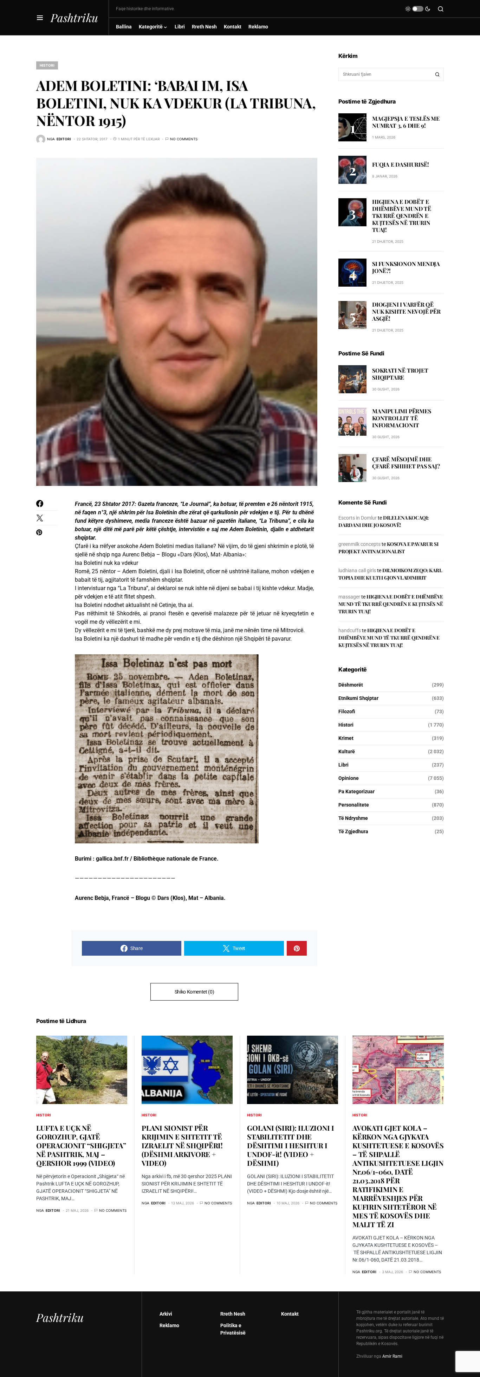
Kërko (437, 74)
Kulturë (346, 751)
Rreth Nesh (232, 1314)
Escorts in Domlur (357, 518)
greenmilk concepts (359, 544)
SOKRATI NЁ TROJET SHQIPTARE (400, 374)
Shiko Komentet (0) (194, 992)
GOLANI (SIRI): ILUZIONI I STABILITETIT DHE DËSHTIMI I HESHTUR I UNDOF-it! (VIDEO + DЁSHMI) (290, 1145)
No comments (183, 139)
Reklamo (169, 1325)
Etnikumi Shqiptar (358, 698)
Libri (343, 765)
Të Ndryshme (353, 818)
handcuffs (349, 630)
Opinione (348, 778)
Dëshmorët (350, 685)
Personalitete (353, 805)
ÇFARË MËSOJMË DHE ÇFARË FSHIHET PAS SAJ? (406, 462)
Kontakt (290, 1314)
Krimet (345, 738)
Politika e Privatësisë (233, 1329)
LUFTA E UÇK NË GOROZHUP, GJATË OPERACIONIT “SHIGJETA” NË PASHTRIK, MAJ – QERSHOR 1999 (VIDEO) (81, 1145)
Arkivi (166, 1314)
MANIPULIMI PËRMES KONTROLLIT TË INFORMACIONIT (401, 418)
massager (349, 597)
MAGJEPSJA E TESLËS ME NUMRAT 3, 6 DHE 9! (406, 121)
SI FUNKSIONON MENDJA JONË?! (406, 267)
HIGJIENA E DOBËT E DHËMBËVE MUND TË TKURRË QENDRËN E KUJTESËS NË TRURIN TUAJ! (401, 215)
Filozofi (346, 711)
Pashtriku (74, 17)
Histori (47, 65)
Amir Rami (392, 1356)
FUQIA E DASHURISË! (400, 164)
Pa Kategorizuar (356, 791)
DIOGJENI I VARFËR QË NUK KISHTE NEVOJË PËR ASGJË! (406, 311)
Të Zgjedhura (353, 831)
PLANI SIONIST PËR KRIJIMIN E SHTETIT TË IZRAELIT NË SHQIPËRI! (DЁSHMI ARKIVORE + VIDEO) (182, 1145)
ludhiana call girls (357, 570)
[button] (40, 17)
